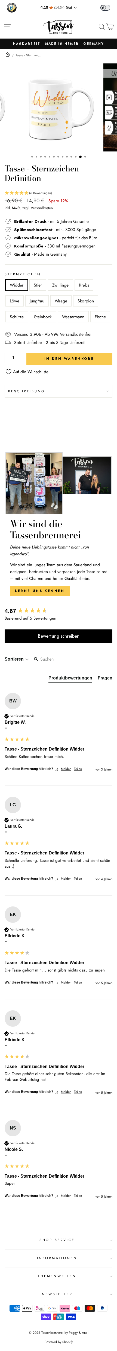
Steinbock (43, 317)
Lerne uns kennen (40, 590)
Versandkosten (42, 208)
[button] (58, 193)
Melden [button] (66, 769)
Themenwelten (57, 1276)
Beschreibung (26, 391)
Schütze (17, 317)
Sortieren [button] (15, 659)
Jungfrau (37, 301)
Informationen (57, 1258)
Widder (16, 285)
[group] (58, 611)
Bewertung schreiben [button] (58, 636)
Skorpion (86, 301)
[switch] (105, 8)
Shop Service (57, 1240)
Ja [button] (57, 769)
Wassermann (73, 317)
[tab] (70, 679)
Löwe (14, 301)
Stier (38, 285)
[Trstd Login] (108, 7)
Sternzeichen (23, 274)
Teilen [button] (78, 769)
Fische (100, 317)
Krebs (84, 285)
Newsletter (57, 1294)
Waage (61, 301)
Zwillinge (60, 285)
